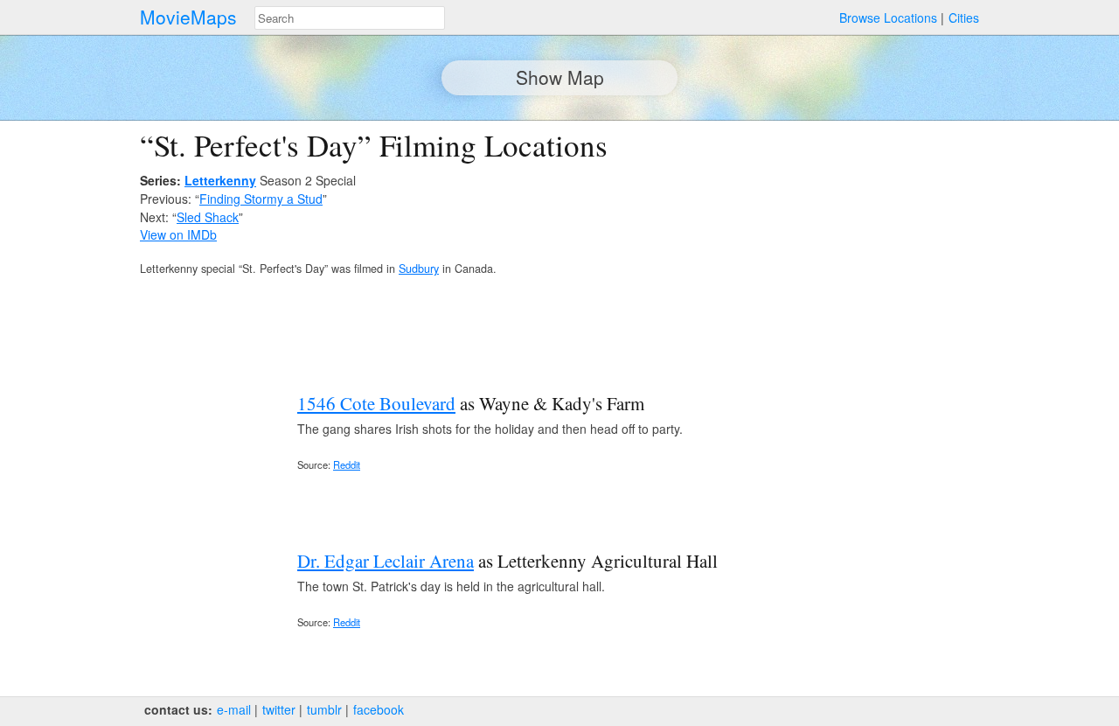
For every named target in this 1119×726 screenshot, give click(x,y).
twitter (278, 709)
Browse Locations (888, 17)
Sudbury (419, 268)
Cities (964, 17)
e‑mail (234, 709)
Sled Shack (208, 217)
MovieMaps (188, 17)
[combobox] (349, 18)
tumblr (324, 709)
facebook (378, 709)
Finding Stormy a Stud (261, 198)
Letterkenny (220, 180)
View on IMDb (178, 234)
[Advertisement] (827, 250)
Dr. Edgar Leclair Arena (385, 560)
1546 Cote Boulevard (376, 403)
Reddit (346, 464)
